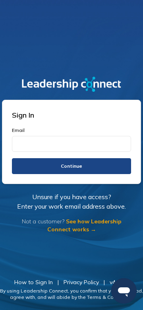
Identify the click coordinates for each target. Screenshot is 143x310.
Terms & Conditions (109, 297)
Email (18, 130)
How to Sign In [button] (33, 282)
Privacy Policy (81, 282)
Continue (71, 166)
